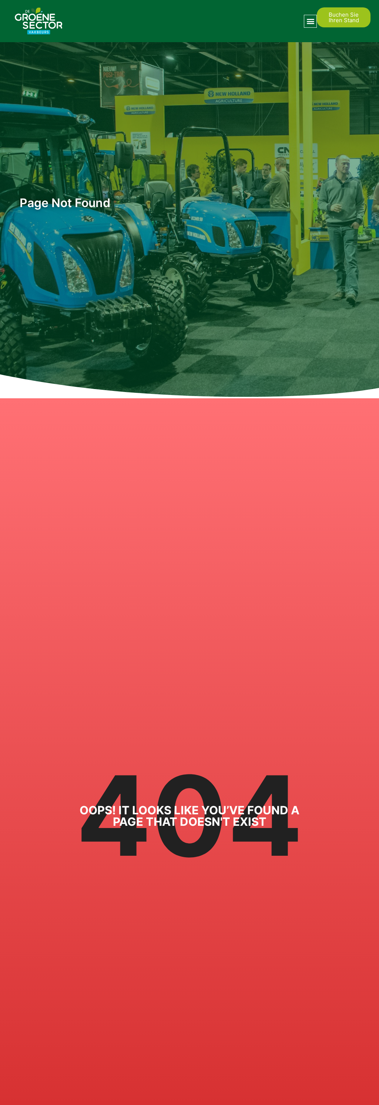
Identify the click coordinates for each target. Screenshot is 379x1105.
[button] (310, 21)
